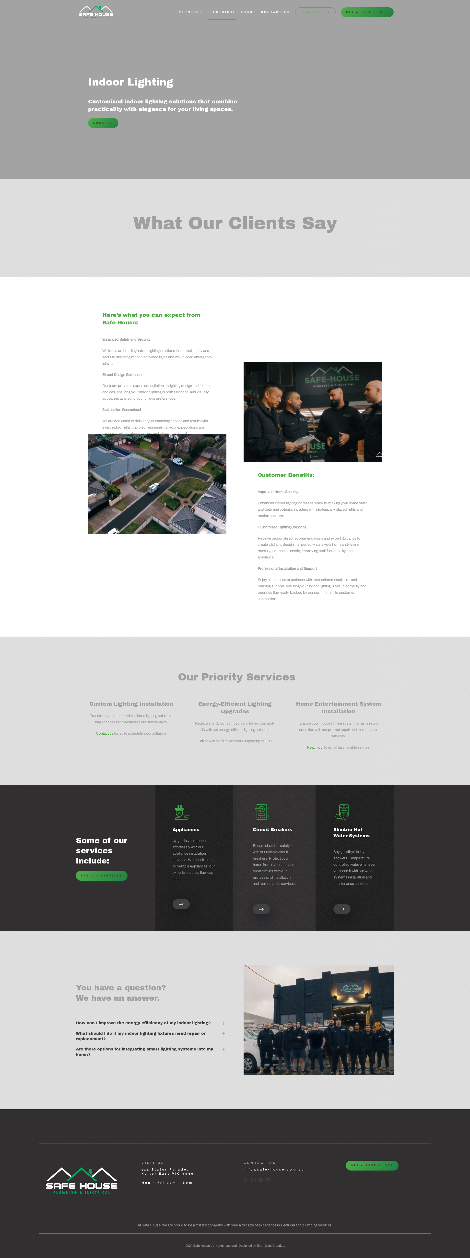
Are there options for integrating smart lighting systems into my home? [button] (144, 1052)
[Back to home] (97, 12)
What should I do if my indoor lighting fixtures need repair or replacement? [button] (141, 1036)
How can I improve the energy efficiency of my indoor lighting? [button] (143, 1023)
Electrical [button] (222, 12)
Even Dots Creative (270, 1245)
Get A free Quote (372, 1165)
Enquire (103, 123)
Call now (204, 741)
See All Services (101, 875)
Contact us (275, 12)
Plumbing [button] (191, 12)
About (248, 12)
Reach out (315, 747)
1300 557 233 (315, 12)
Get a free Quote (367, 12)
